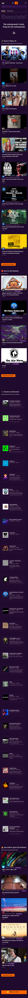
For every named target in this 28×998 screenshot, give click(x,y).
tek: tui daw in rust (14, 798)
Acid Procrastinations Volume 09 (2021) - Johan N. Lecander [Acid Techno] (13, 252)
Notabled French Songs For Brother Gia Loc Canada (12, 941)
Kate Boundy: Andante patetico (10, 892)
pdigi (10, 682)
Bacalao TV (12, 446)
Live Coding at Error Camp (9, 86)
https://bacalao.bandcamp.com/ (16, 452)
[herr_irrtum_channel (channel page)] (3, 60)
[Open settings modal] (12, 3)
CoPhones (7, 130)
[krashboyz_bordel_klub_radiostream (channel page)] (3, 340)
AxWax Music (12, 431)
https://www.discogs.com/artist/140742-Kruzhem (18, 612)
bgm (6, 963)
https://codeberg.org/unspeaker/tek (17, 801)
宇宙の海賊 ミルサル (14, 638)
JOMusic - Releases (9, 867)
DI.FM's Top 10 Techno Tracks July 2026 (12, 204)
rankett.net (24, 890)
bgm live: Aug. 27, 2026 (8, 965)
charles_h (7, 84)
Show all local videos (8, 264)
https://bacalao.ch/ (15, 449)
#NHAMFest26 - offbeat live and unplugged (10, 916)
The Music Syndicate (14, 401)
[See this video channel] (5, 403)
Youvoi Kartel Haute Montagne (14, 827)
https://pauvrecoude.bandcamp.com (17, 831)
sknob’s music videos (10, 914)
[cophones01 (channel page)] (3, 129)
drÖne (11, 489)
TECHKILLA (12, 783)
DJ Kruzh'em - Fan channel (16, 609)
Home (3, 11)
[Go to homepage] (3, 3)
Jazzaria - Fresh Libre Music (15, 561)
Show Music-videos (8, 975)
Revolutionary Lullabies (15, 653)
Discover (10, 11)
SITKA (10, 753)
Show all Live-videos (8, 375)
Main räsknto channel (15, 723)
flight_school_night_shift (9, 869)
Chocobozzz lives (9, 291)
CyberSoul (12, 474)
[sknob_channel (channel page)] (3, 913)
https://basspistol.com (16, 404)
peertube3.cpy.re (17, 291)
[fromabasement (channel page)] (3, 962)
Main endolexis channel (15, 519)
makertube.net (18, 867)
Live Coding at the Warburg (9, 109)
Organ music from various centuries (13, 891)
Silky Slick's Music (14, 738)
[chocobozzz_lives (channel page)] (3, 290)
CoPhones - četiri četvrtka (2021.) (11, 131)
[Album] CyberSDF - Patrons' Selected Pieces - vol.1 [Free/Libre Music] (12, 294)
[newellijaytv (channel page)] (3, 363)
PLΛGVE (11, 695)
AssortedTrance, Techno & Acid (12, 153)
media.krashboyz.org (23, 340)
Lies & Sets (12, 623)
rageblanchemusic (14, 710)
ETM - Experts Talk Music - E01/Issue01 (12, 63)
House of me (12, 546)
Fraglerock (12, 533)
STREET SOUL (13, 768)
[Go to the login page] (16, 3)
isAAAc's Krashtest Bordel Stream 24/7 (12, 342)
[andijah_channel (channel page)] (3, 890)
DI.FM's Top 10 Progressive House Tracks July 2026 (13, 227)
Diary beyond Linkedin (10, 938)
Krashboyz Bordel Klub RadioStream (13, 341)
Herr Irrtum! (7, 61)
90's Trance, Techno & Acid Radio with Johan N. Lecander (12, 318)
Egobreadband (13, 504)
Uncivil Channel (13, 812)
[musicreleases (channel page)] (3, 867)
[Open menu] (25, 3)
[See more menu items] (26, 11)
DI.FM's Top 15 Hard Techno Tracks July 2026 (12, 180)
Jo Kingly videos (13, 577)
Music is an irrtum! (14, 667)
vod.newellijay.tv (15, 363)
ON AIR (4, 366)
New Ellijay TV (8, 364)
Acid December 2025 (14, 416)
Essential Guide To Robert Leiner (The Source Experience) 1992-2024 (12, 155)
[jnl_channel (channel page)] (3, 152)
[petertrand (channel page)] (3, 937)
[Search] (3, 6)
